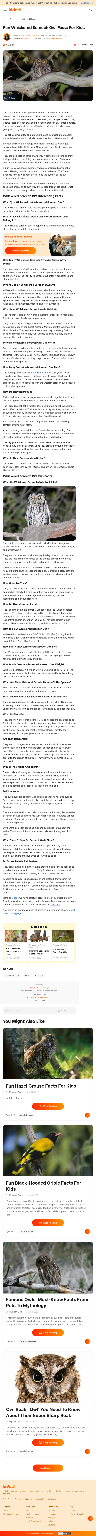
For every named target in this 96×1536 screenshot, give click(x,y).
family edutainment (33, 1521)
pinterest (52, 1514)
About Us (29, 1510)
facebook (52, 1510)
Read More (85, 3)
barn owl (55, 904)
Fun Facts (14, 19)
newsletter (30, 1517)
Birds (27, 975)
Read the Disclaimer (17, 1011)
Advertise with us (10, 1514)
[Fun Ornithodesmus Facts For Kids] (39, 936)
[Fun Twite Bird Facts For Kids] (63, 936)
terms (73, 1510)
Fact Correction (67, 1011)
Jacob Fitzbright (26, 38)
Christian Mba (15, 1312)
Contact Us (7, 1510)
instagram (52, 1517)
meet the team (32, 1514)
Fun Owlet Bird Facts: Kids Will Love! (13, 951)
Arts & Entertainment (28, 1341)
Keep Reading (50, 1106)
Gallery (11, 98)
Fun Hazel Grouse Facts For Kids (41, 1086)
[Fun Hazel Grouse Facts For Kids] (48, 1053)
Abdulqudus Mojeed (54, 38)
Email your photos (20, 250)
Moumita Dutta (16, 1092)
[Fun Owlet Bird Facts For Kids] (16, 936)
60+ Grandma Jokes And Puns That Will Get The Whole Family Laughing (41, 3)
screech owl (44, 372)
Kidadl (5, 19)
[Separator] (90, 1518)
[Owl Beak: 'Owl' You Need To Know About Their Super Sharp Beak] (48, 1377)
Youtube (51, 1525)
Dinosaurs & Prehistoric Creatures (38, 946)
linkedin (51, 1521)
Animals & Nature (13, 945)
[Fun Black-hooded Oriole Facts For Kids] (48, 1150)
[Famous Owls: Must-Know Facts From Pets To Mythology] (48, 1267)
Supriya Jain (14, 1421)
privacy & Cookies (78, 1514)
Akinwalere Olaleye (32, 35)
